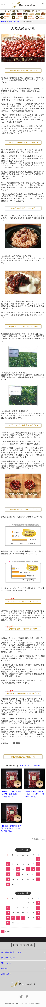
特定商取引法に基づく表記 (11, 952)
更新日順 (37, 766)
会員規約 (4, 968)
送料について (6, 963)
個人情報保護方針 (8, 958)
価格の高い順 (24, 766)
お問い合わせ (6, 974)
